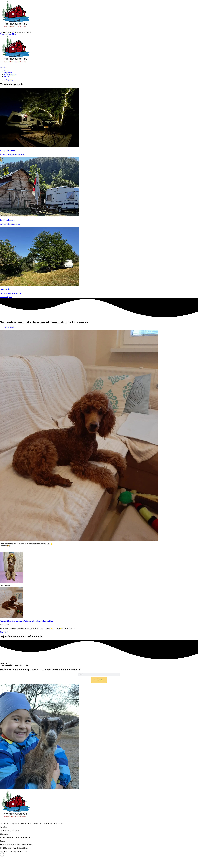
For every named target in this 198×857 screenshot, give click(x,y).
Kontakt (29, 32)
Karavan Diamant (6, 837)
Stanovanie (26, 837)
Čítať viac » (4, 632)
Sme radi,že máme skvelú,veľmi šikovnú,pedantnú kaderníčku (26, 621)
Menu (14, 34)
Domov (2, 32)
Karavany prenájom (20, 32)
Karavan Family (17, 837)
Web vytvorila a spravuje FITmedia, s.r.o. (13, 851)
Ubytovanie (9, 32)
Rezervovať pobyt (6, 34)
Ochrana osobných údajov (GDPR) (20, 844)
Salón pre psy (4, 844)
